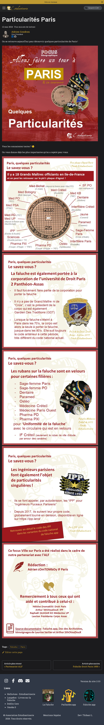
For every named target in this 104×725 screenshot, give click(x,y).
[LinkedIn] (12, 37)
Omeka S (11, 707)
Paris (23, 647)
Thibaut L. (88, 715)
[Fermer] (102, 2)
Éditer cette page (13, 652)
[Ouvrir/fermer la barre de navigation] (4, 8)
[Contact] (27, 681)
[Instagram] (6, 681)
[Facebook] (13, 681)
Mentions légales (52, 715)
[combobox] (93, 8)
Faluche (14, 647)
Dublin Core (13, 703)
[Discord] (20, 681)
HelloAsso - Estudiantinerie (21, 694)
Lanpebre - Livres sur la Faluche (19, 698)
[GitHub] (15, 37)
